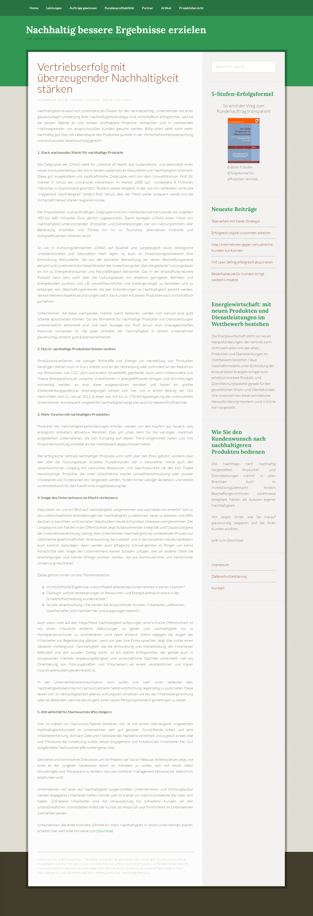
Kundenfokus (101, 864)
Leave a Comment (117, 100)
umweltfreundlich (76, 873)
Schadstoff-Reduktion (164, 868)
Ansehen (106, 859)
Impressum (220, 564)
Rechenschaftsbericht (84, 868)
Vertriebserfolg (135, 873)
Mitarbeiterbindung (170, 864)
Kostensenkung (75, 864)
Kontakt (218, 588)
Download (104, 831)
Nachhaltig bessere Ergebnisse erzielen (116, 30)
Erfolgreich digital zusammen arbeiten (241, 232)
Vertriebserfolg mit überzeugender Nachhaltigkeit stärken (108, 77)
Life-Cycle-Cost (127, 864)
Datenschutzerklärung (229, 576)
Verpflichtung (107, 873)
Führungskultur (171, 859)
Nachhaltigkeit (50, 868)
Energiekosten (127, 859)
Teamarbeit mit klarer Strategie (235, 221)
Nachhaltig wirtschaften (59, 859)
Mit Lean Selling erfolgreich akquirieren (242, 262)
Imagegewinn (48, 864)
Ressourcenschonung (124, 868)
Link (214, 540)
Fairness (149, 859)
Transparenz (48, 873)
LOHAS (147, 864)
